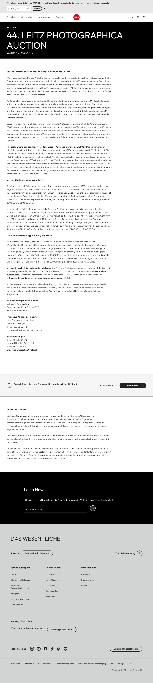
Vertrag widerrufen (61, 629)
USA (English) (13, 8)
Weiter (37, 8)
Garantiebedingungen (64, 663)
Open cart (144, 17)
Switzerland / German (37, 553)
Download (132, 385)
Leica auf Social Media (126, 648)
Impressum (15, 663)
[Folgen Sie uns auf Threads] (58, 648)
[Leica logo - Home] (76, 17)
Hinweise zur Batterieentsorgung (92, 663)
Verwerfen (44, 8)
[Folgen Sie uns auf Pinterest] (65, 648)
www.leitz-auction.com (21, 278)
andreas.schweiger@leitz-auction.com (25, 330)
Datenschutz (29, 663)
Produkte (11, 17)
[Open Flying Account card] (132, 17)
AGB (129, 663)
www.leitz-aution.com (17, 310)
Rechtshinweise (45, 663)
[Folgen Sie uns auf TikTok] (52, 648)
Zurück (14, 27)
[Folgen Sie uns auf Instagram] (32, 648)
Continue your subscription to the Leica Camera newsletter (93, 508)
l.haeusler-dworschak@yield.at (22, 349)
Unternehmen (44, 17)
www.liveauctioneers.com (50, 278)
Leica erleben (26, 17)
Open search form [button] (126, 17)
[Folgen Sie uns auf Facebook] (45, 648)
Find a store (138, 17)
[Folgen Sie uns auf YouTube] (38, 648)
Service (59, 17)
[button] (139, 553)
